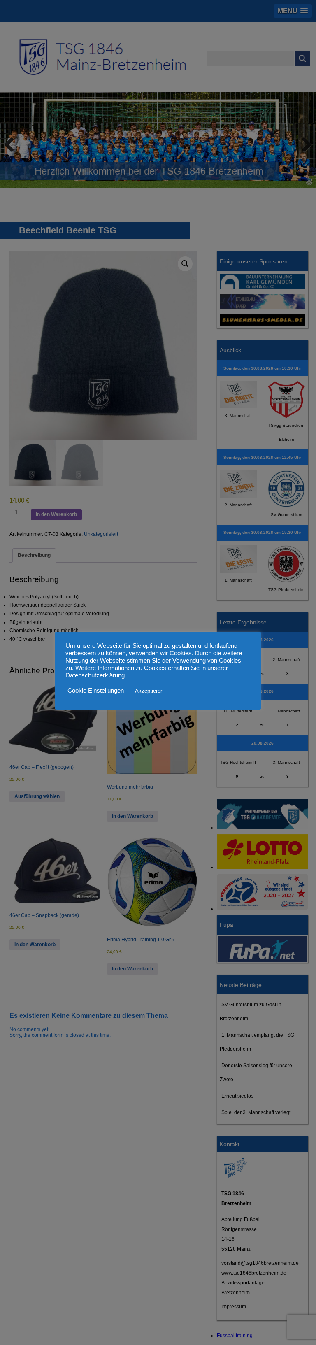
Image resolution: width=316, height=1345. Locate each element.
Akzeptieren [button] (149, 691)
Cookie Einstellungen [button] (95, 690)
